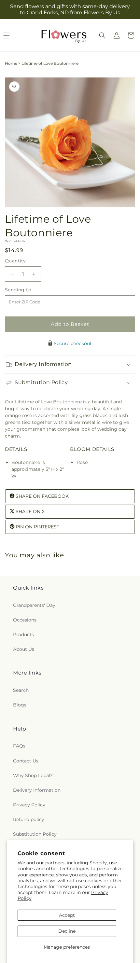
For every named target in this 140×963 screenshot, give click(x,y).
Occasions (24, 620)
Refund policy (28, 819)
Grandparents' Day (34, 605)
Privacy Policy (29, 805)
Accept (67, 915)
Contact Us (25, 761)
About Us (23, 649)
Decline (67, 931)
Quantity (15, 261)
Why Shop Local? (33, 775)
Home (11, 63)
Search (21, 690)
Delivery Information (37, 790)
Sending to (28, 289)
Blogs (19, 705)
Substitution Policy (35, 834)
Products (23, 634)
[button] (102, 35)
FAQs (19, 746)
